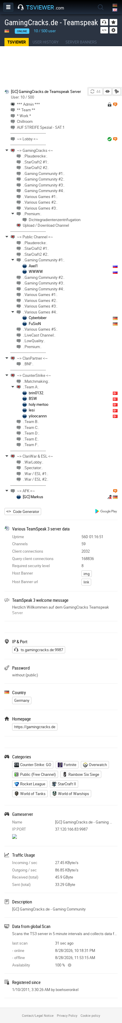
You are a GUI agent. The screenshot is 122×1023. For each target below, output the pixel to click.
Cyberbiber (37, 317)
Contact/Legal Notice (38, 1015)
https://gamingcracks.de (34, 726)
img (87, 573)
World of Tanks (33, 793)
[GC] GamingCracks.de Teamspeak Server (46, 91)
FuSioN (35, 323)
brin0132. (36, 392)
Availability (21, 965)
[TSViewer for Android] (106, 512)
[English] (115, 10)
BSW (33, 398)
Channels (20, 543)
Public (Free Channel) (38, 774)
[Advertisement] (61, 67)
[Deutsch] (115, 5)
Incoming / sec (24, 862)
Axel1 (33, 265)
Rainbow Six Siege (83, 774)
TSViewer (16, 42)
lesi (32, 410)
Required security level (31, 565)
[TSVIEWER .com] (21, 7)
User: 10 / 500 (22, 97)
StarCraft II (67, 783)
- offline (18, 957)
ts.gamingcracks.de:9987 (42, 649)
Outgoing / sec (24, 870)
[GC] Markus (33, 496)
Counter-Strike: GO (35, 764)
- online (18, 950)
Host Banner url (25, 581)
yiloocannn (38, 416)
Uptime (18, 536)
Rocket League (32, 783)
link (86, 582)
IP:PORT (19, 829)
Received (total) (25, 877)
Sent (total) (21, 884)
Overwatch (98, 764)
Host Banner (22, 573)
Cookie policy (90, 1015)
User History (46, 42)
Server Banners (81, 42)
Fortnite (70, 764)
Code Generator (26, 511)
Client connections (27, 551)
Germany (21, 700)
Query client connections (33, 558)
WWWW (36, 271)
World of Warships (73, 793)
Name (17, 822)
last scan (20, 943)
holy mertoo (38, 404)
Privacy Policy (67, 1015)
